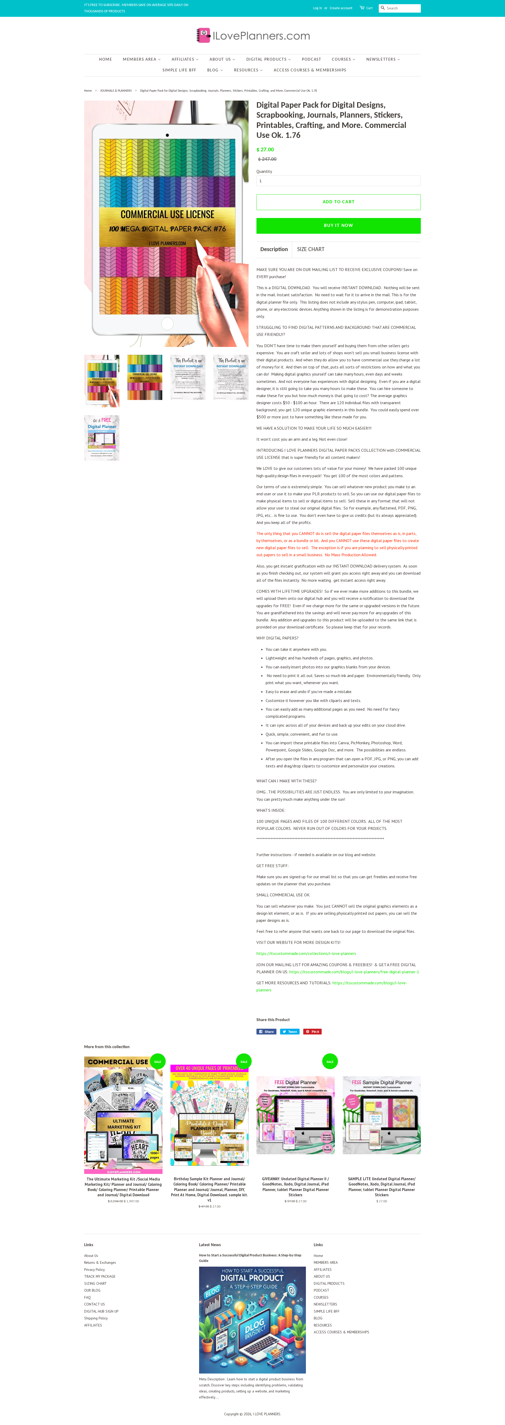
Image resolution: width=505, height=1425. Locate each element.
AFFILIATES (184, 60)
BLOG (213, 70)
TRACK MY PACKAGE (99, 1276)
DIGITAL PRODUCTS (267, 60)
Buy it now (338, 225)
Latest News (210, 1245)
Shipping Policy (96, 1318)
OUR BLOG (92, 1290)
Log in (317, 8)
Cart (369, 8)
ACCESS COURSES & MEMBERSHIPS (310, 70)
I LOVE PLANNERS (266, 1414)
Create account (341, 8)
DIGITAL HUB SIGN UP (101, 1311)
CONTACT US (94, 1304)
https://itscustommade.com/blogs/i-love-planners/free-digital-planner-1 (354, 971)
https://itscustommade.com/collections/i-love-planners (306, 953)
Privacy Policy (94, 1269)
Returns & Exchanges (100, 1262)
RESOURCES (247, 70)
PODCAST (311, 60)
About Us (91, 1255)
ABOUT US (221, 60)
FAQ (87, 1297)
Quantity (264, 171)
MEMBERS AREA (140, 60)
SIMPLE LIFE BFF (179, 70)
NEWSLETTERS (381, 60)
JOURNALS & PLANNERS (116, 90)
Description (274, 250)
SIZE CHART (311, 250)
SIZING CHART (95, 1283)
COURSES (342, 60)
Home (105, 60)
